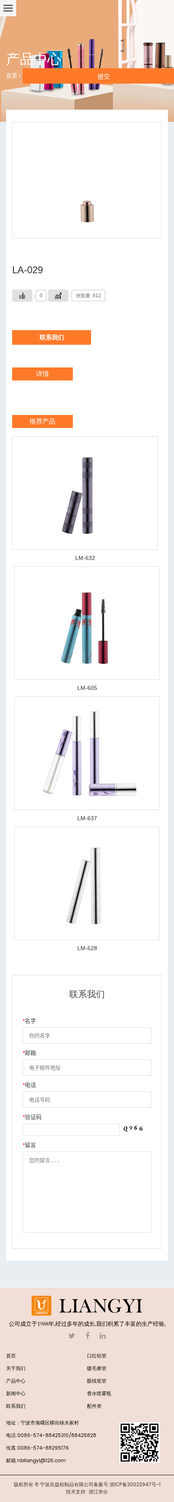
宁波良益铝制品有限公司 (66, 1485)
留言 (29, 1145)
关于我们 (15, 1368)
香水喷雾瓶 (99, 1394)
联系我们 (52, 337)
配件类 (94, 1406)
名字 (29, 1021)
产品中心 (15, 1381)
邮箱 (29, 1053)
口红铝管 (96, 1356)
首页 (11, 75)
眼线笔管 (96, 1381)
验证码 (32, 1117)
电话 (29, 1085)
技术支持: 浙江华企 (87, 1492)
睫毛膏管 (96, 1368)
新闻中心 (15, 1394)
